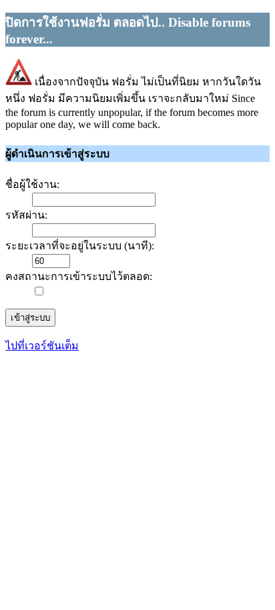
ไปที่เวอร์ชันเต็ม (42, 345)
